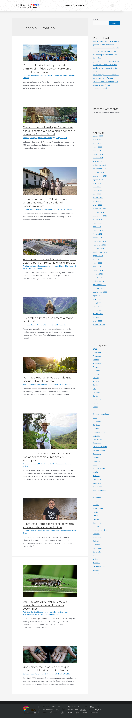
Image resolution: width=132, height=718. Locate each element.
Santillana (62, 707)
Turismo (50, 75)
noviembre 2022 (99, 285)
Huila (95, 465)
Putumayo (97, 537)
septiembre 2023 (100, 252)
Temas (67, 5)
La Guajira (97, 479)
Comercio (97, 421)
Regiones (78, 5)
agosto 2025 (98, 180)
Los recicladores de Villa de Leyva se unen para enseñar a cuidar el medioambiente (47, 202)
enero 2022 (97, 321)
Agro (95, 349)
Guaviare (96, 461)
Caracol (98, 707)
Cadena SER (79, 707)
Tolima (96, 559)
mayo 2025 (97, 190)
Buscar (96, 19)
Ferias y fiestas (99, 450)
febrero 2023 (98, 274)
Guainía (96, 458)
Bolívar (96, 378)
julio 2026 (97, 140)
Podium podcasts (62, 712)
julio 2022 (97, 299)
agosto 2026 (98, 136)
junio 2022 (97, 303)
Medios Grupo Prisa (29, 713)
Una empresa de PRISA (29, 708)
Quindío (96, 541)
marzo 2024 (98, 230)
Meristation (94, 712)
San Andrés (97, 548)
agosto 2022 (98, 296)
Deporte (96, 436)
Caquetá (96, 392)
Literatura (41, 531)
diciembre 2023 (99, 241)
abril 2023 (97, 267)
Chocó (95, 411)
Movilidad (69, 266)
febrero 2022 (98, 317)
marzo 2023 (98, 270)
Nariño (95, 512)
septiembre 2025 (100, 176)
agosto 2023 (98, 256)
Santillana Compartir (72, 707)
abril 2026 (97, 151)
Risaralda (96, 545)
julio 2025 (97, 183)
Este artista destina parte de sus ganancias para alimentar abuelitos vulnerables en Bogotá (106, 44)
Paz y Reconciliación (101, 530)
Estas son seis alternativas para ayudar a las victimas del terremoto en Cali (105, 85)
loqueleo (85, 712)
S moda (77, 712)
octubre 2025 (98, 172)
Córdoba (96, 425)
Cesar (95, 407)
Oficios (95, 516)
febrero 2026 (98, 158)
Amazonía (97, 356)
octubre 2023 (98, 249)
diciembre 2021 (99, 325)
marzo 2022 (98, 314)
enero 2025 (97, 205)
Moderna (53, 712)
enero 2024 (97, 238)
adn (91, 707)
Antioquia (33, 138)
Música (96, 505)
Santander (97, 552)
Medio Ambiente (45, 138)
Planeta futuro (90, 710)
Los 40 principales (54, 707)
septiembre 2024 (100, 216)
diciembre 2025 (99, 165)
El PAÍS (45, 707)
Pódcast (96, 534)
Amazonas (97, 352)
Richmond (44, 712)
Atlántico (26, 612)
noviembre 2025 (99, 169)
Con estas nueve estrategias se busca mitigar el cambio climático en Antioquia (47, 457)
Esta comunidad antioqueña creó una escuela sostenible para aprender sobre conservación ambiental (49, 131)
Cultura (26, 531)
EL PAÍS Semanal (83, 710)
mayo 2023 (97, 263)
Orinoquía (97, 523)
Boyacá (32, 209)
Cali (94, 389)
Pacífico (43, 75)
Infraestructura (44, 266)
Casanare (97, 400)
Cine (95, 418)
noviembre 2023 (99, 245)
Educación (58, 612)
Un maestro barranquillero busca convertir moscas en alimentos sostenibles (45, 605)
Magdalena (97, 487)
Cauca (95, 403)
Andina (26, 138)
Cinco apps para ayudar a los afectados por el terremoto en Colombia (105, 55)
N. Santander (98, 508)
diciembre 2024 (99, 209)
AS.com (85, 707)
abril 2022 (97, 310)
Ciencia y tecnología (31, 75)
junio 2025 (97, 187)
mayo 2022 (97, 307)
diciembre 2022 (99, 281)
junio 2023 (97, 259)
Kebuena (96, 710)
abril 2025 (97, 194)
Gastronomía (98, 454)
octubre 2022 (98, 288)
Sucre (95, 556)
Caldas (95, 385)
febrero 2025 (98, 201)
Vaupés (96, 570)
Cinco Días (70, 710)
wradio (63, 710)
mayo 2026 (97, 147)
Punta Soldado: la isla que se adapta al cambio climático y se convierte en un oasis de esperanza (48, 68)
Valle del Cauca (61, 75)
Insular (95, 472)
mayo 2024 (97, 223)
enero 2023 (97, 278)
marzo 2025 (98, 198)
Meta (95, 494)
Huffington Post (48, 710)
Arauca (96, 367)
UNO (57, 710)
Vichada (96, 574)
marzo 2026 (98, 154)
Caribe (33, 612)
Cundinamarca (99, 432)
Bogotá (96, 374)
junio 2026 (97, 143)
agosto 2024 (98, 219)
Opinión (40, 325)
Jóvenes (33, 531)
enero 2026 (97, 161)
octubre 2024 (98, 212)
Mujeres (96, 501)
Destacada (97, 440)
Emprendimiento (100, 447)
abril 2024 (97, 227)
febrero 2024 (98, 234)
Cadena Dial (76, 710)
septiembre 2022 (100, 292)
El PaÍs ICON (69, 712)
